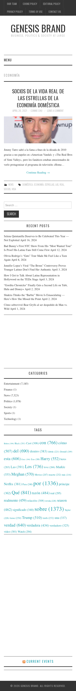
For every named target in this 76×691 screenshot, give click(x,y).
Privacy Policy (15, 12)
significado (23, 510)
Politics (8, 401)
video (10, 531)
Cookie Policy (30, 4)
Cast (32, 443)
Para (27, 484)
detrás (53, 451)
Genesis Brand (38, 28)
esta (12, 458)
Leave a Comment (55, 111)
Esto (35, 459)
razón (40, 492)
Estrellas (49, 184)
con (48, 442)
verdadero (59, 525)
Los (34, 466)
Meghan (22, 474)
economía (39, 184)
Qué (21, 492)
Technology (10, 419)
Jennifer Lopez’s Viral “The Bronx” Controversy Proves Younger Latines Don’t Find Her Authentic (35, 267)
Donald (66, 451)
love (49, 467)
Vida (14, 189)
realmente (15, 500)
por (45, 483)
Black (20, 443)
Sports (7, 413)
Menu (8, 59)
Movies (41, 474)
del (21, 451)
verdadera (38, 525)
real (62, 184)
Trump (32, 517)
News (10, 184)
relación (35, 500)
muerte (55, 474)
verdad (15, 525)
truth (48, 518)
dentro (38, 451)
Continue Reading (38, 172)
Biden (9, 443)
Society (8, 407)
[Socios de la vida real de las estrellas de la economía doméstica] (38, 129)
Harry (50, 458)
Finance (8, 389)
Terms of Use (35, 12)
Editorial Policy (51, 4)
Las (56, 184)
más (66, 474)
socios (7, 189)
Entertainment (11, 383)
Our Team (12, 4)
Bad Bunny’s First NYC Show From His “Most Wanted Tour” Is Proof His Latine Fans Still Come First (38, 248)
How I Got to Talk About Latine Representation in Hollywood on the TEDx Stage (32, 277)
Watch (25, 531)
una (61, 518)
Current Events (40, 661)
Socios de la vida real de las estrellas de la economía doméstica (38, 98)
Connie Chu (36, 111)
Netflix (13, 484)
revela (50, 500)
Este (25, 459)
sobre (49, 508)
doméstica (27, 184)
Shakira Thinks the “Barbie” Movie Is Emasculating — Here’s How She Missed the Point (34, 297)
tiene (15, 518)
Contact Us (55, 12)
